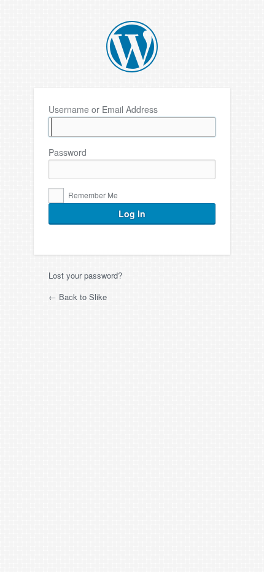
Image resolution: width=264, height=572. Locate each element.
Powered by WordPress (132, 46)
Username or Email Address (103, 109)
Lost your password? (85, 275)
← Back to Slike (78, 297)
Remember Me (92, 195)
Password (68, 152)
